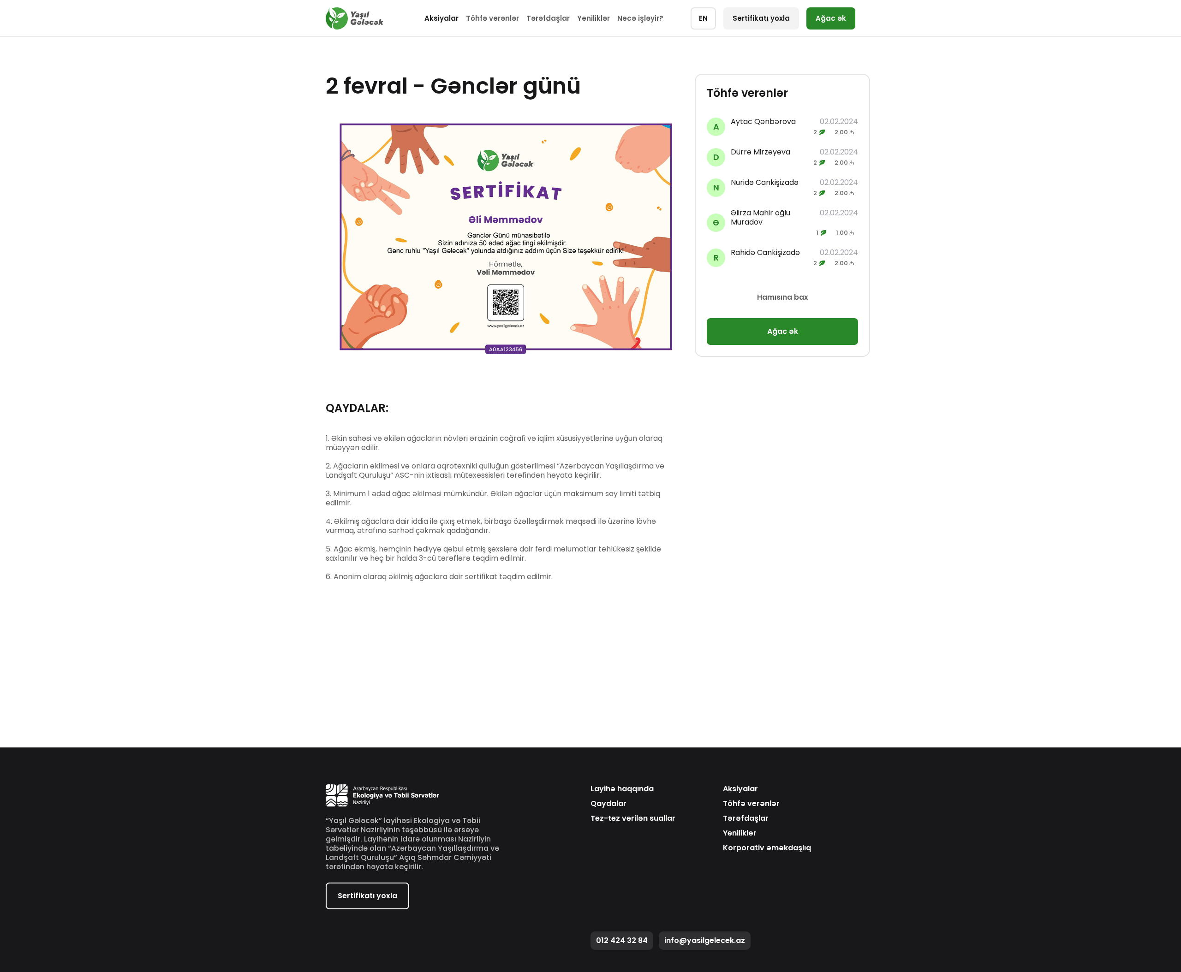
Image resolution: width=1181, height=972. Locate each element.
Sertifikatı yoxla (761, 18)
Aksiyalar (441, 18)
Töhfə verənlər (492, 18)
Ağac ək (831, 18)
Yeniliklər (593, 18)
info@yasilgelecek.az (704, 940)
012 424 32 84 (622, 940)
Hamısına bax (782, 297)
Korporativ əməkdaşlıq (767, 848)
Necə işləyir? (640, 18)
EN (703, 18)
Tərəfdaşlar (548, 18)
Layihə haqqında (622, 789)
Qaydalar (608, 803)
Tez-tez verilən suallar (632, 818)
